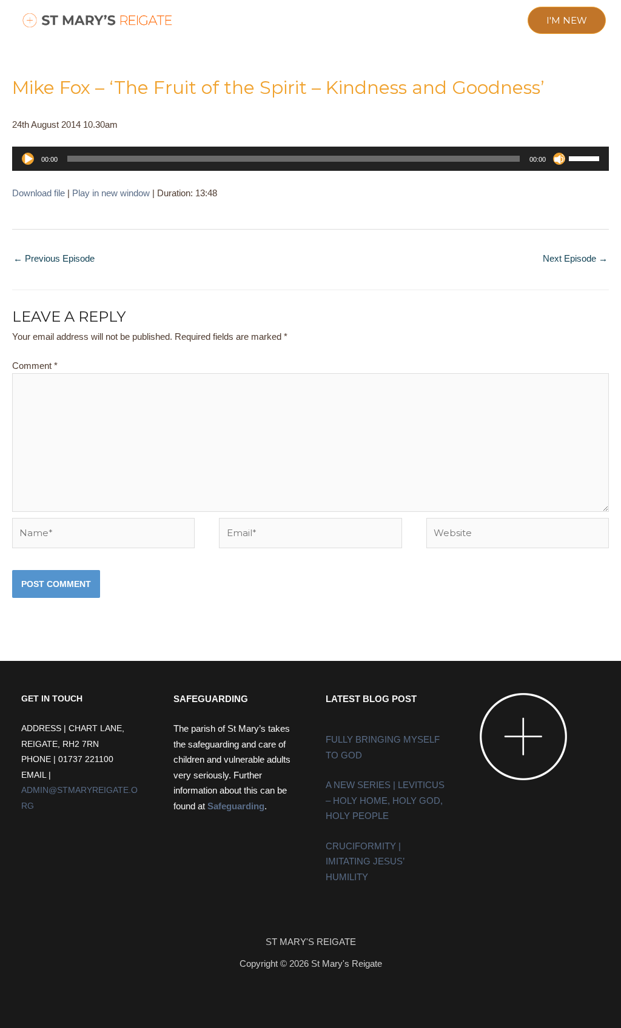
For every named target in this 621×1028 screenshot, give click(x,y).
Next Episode (575, 258)
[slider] (586, 157)
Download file (38, 193)
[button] (219, 20)
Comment (35, 365)
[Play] (28, 159)
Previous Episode (54, 258)
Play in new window (111, 193)
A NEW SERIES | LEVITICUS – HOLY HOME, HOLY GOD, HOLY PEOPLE (385, 800)
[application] (310, 159)
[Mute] (559, 159)
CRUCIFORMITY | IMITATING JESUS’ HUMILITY (365, 861)
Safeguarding (235, 806)
